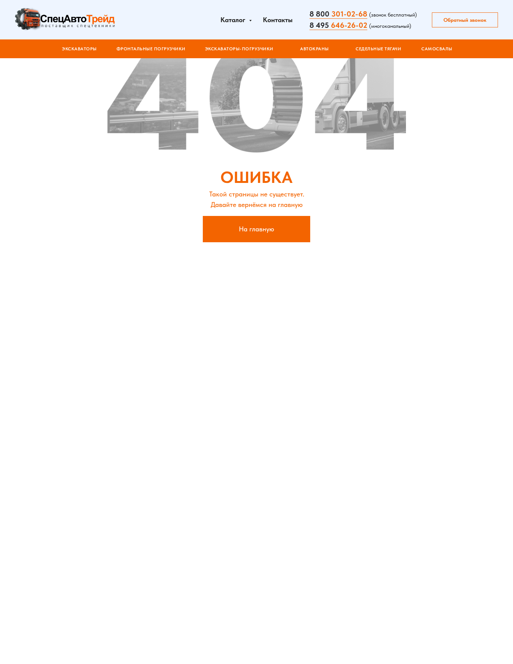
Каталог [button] (233, 20)
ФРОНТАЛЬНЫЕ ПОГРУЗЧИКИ (151, 48)
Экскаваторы (79, 48)
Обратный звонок (465, 20)
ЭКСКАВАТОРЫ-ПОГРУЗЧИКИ (239, 48)
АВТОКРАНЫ (314, 48)
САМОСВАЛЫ (437, 48)
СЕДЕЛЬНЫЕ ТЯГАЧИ (378, 48)
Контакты (278, 20)
